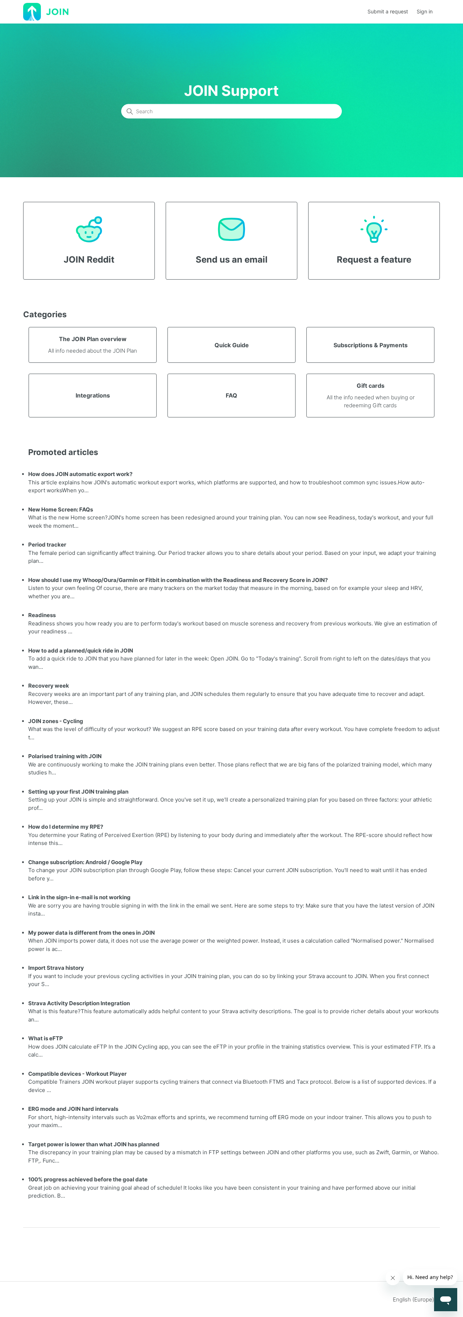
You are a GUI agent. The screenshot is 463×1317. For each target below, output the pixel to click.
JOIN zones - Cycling (55, 721)
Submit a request (388, 11)
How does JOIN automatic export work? (80, 474)
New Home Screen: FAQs (60, 509)
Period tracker (47, 544)
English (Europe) (414, 1299)
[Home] (45, 11)
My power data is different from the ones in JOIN (91, 932)
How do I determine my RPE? (65, 826)
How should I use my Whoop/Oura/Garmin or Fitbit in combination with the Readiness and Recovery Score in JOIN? (178, 580)
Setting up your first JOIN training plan (78, 791)
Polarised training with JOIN (65, 756)
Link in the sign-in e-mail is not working (79, 897)
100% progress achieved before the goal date (88, 1179)
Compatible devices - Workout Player (77, 1073)
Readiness (42, 615)
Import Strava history (56, 967)
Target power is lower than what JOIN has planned (94, 1144)
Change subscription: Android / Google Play (85, 862)
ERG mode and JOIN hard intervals (73, 1108)
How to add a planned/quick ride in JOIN (80, 650)
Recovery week (48, 685)
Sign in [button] (425, 11)
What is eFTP (45, 1038)
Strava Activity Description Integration (79, 1003)
